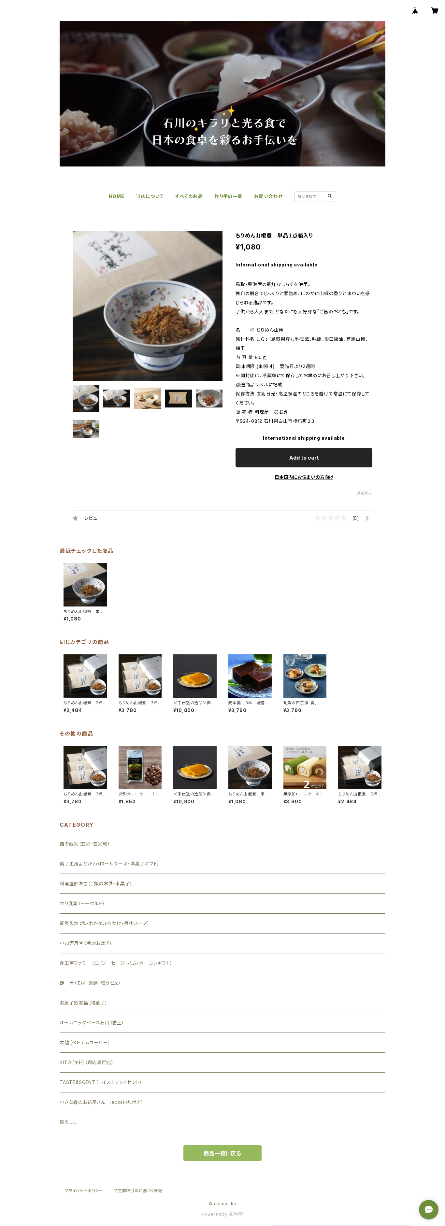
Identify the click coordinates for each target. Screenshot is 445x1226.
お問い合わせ (268, 196)
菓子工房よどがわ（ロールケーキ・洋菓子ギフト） (110, 863)
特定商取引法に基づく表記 (138, 1190)
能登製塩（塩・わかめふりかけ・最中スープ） (105, 923)
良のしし (68, 1122)
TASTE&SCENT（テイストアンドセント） (101, 1082)
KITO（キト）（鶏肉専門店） (87, 1062)
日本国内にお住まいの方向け (304, 477)
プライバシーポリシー (84, 1190)
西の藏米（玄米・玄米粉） (85, 844)
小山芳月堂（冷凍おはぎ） (86, 943)
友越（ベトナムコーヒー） (85, 1042)
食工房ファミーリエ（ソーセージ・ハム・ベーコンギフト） (116, 963)
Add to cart (304, 457)
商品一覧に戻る (222, 1153)
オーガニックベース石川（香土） (92, 1022)
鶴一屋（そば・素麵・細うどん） (90, 983)
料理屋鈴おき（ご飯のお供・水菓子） (96, 883)
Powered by (215, 1214)
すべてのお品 (189, 196)
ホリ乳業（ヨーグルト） (82, 903)
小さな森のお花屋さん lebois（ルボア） (102, 1102)
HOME (116, 196)
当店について (150, 196)
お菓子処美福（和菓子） (84, 1002)
